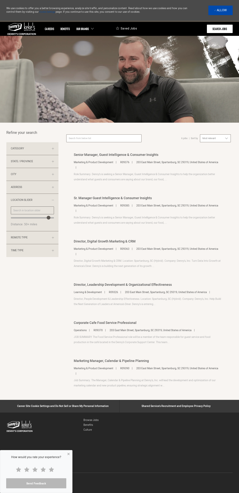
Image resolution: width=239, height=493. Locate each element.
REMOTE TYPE (19, 237)
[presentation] (220, 29)
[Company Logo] (15, 426)
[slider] (48, 218)
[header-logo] (21, 29)
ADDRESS (16, 187)
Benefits (88, 425)
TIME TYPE (17, 250)
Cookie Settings (47, 12)
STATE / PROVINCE (22, 161)
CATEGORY (17, 148)
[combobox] (32, 210)
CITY (13, 174)
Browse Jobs (91, 420)
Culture (87, 430)
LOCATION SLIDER (21, 200)
